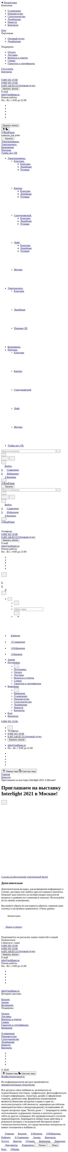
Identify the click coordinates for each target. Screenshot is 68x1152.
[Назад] (16, 603)
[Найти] (12, 458)
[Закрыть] (3, 593)
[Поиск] (4, 574)
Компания (6, 1027)
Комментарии (14, 916)
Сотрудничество (10, 1039)
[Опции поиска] (3, 454)
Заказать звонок (10, 89)
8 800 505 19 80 (9, 80)
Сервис (5, 1022)
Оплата (5, 1013)
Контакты (6, 1047)
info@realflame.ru (10, 94)
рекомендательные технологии (18, 1084)
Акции (5, 1002)
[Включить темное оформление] (5, 129)
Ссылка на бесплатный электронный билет (24, 877)
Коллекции (7, 1005)
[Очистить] (58, 451)
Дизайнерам (7, 1042)
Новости (6, 1045)
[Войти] (2, 578)
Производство (9, 1036)
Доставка (6, 1016)
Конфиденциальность (13, 1076)
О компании (8, 1033)
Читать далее (34, 1110)
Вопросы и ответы (11, 1019)
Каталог (5, 999)
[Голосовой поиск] (5, 458)
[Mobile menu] (3, 519)
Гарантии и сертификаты (14, 1025)
